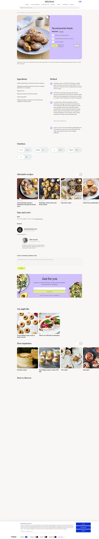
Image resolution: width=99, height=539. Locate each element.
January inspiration (35, 4)
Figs (27, 12)
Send (77, 45)
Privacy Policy (56, 295)
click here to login (39, 218)
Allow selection (83, 527)
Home (18, 12)
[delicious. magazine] (49, 1)
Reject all (83, 530)
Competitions (65, 4)
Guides (58, 4)
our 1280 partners (27, 525)
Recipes (27, 4)
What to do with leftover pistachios (49, 335)
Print (61, 45)
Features (53, 4)
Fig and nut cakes (66, 203)
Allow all (83, 524)
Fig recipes (86, 370)
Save (55, 45)
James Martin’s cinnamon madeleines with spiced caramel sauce (26, 204)
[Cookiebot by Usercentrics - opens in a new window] (13, 537)
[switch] (36, 537)
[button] (80, 174)
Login (80, 1)
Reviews (72, 4)
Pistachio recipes (22, 370)
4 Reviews (61, 31)
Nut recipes (64, 370)
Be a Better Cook (45, 4)
